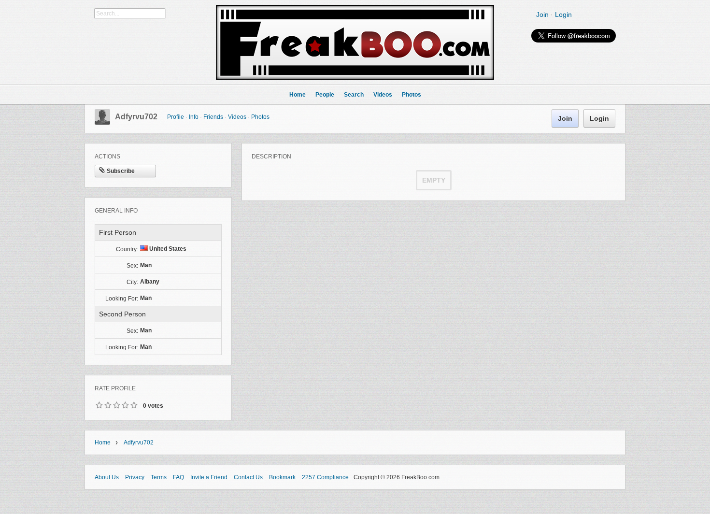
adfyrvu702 (136, 117)
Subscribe (121, 171)
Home (103, 442)
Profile (175, 117)
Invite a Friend (208, 477)
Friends (213, 117)
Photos (260, 117)
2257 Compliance (325, 477)
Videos (237, 117)
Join (542, 14)
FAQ (178, 477)
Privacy (134, 477)
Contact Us (248, 477)
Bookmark (282, 477)
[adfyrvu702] (102, 122)
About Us (107, 477)
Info (194, 117)
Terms (159, 477)
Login (563, 14)
